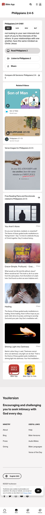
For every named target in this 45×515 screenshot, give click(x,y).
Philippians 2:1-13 (18, 138)
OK (38, 491)
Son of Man (16, 111)
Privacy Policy (27, 493)
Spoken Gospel (14, 141)
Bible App (14, 376)
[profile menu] (38, 4)
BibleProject (13, 113)
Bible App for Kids (29, 376)
